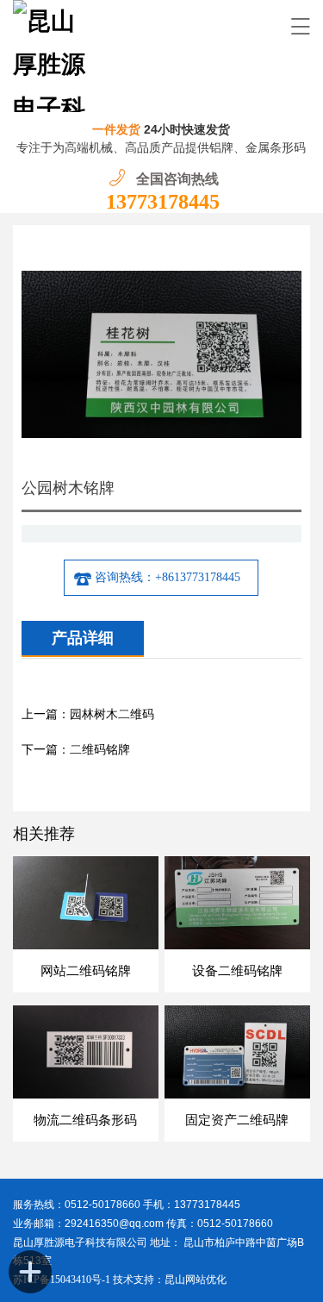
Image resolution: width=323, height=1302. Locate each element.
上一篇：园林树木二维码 (88, 714)
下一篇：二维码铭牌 (76, 749)
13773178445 (163, 202)
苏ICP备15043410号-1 (63, 1280)
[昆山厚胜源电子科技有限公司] (54, 56)
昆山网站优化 (196, 1280)
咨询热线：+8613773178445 (167, 577)
